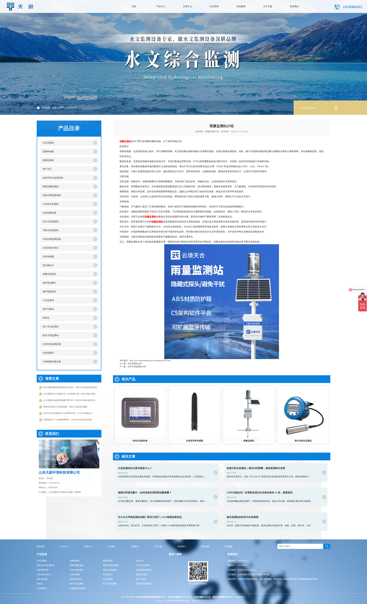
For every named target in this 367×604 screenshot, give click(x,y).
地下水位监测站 (51, 326)
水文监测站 (48, 142)
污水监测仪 (48, 300)
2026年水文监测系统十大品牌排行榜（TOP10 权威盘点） (68, 413)
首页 (134, 6)
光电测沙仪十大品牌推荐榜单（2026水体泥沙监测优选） (68, 420)
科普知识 (72, 107)
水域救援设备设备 (52, 361)
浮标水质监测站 (51, 230)
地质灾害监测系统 (52, 195)
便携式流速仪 (49, 274)
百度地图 (229, 546)
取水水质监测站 (51, 335)
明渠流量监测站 (51, 186)
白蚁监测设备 (49, 213)
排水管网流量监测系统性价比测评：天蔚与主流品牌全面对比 (70, 387)
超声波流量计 (49, 283)
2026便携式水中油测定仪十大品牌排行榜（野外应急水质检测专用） (71, 394)
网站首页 (41, 546)
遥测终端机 (48, 151)
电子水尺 (47, 169)
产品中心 (160, 6)
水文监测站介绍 (135, 363)
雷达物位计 (48, 265)
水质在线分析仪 (51, 248)
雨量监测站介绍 (212, 131)
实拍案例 (241, 6)
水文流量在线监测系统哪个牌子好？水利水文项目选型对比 (69, 400)
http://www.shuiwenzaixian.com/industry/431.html (150, 360)
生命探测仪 (48, 353)
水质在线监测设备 (52, 239)
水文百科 (214, 6)
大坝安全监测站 (51, 204)
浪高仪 (46, 318)
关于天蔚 (267, 6)
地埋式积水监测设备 (53, 178)
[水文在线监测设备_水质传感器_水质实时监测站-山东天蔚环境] (20, 6)
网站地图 (205, 546)
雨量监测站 (48, 160)
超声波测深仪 (49, 291)
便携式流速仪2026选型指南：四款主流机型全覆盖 (65, 407)
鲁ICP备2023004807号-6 (202, 601)
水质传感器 (48, 256)
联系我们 (294, 6)
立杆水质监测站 (51, 221)
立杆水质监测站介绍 (137, 366)
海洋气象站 (48, 309)
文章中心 (187, 6)
